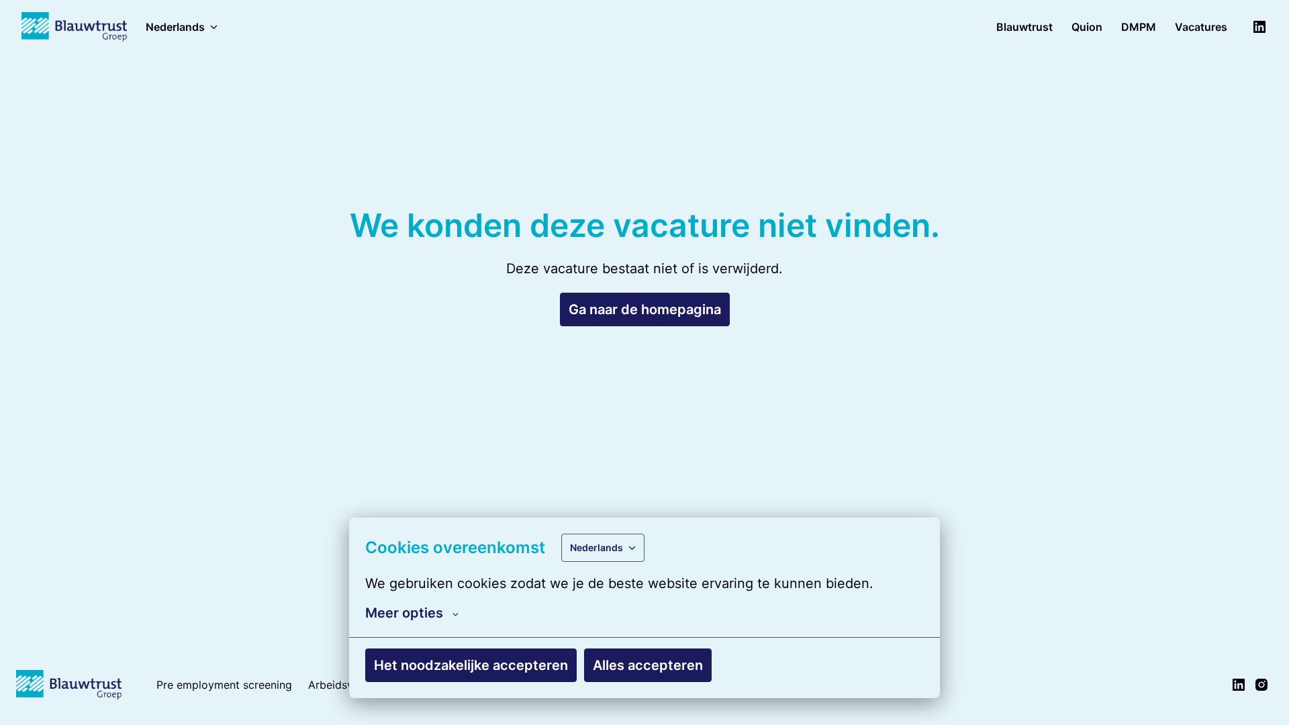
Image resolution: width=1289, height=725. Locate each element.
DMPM (1138, 27)
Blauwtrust (1024, 27)
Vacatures (1201, 27)
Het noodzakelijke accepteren (471, 665)
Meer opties (404, 613)
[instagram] (1261, 684)
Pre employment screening (224, 684)
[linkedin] (1259, 26)
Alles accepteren (648, 665)
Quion (1086, 27)
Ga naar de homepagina (645, 309)
